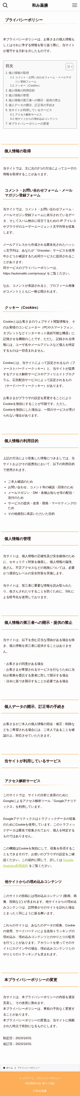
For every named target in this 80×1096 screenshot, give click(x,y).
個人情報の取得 (19, 72)
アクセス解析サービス (28, 114)
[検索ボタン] (5, 5)
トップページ (26, 1078)
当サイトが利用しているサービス (30, 110)
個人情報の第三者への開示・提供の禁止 (35, 100)
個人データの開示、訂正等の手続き (32, 105)
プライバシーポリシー (48, 1078)
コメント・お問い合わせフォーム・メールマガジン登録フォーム (43, 79)
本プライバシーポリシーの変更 (29, 123)
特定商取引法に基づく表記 (40, 1083)
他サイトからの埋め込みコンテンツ (36, 118)
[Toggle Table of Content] (67, 66)
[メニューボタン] (74, 5)
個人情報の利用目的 (22, 90)
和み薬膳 (40, 5)
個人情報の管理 (19, 95)
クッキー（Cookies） (28, 85)
